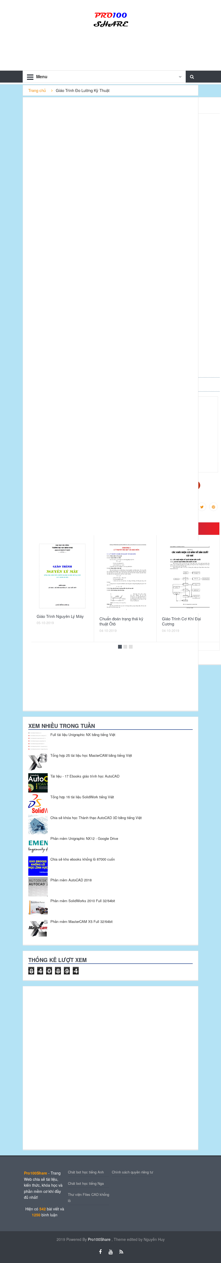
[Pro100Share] (110, 19)
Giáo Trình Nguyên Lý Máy (60, 616)
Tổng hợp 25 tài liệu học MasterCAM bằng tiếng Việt (91, 755)
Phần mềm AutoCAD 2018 (71, 879)
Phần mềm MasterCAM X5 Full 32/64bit (81, 921)
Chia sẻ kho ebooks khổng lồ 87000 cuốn (82, 859)
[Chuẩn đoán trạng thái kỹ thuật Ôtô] (125, 576)
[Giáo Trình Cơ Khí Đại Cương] (188, 576)
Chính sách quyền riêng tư (132, 1172)
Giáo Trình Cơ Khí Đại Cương (181, 621)
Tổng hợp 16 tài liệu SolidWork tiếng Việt (82, 796)
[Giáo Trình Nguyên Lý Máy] (62, 575)
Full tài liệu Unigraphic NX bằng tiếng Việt (82, 734)
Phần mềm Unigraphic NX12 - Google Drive (84, 838)
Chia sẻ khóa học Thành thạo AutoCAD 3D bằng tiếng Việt (96, 817)
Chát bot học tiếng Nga (86, 1183)
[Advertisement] (63, 1067)
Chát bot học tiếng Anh (86, 1172)
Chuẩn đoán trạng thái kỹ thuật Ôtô (121, 621)
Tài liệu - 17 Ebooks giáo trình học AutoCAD (84, 776)
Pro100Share (100, 1239)
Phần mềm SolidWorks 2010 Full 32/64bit (82, 900)
